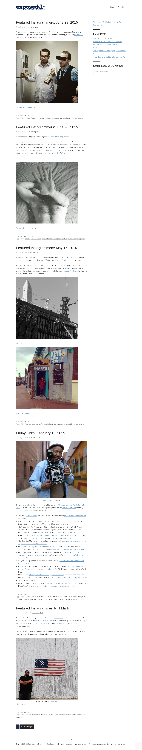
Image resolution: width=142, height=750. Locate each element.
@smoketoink (21, 107)
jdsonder (19, 343)
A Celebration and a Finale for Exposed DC (109, 57)
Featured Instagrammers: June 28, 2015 (47, 22)
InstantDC (68, 424)
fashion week (58, 597)
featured (27, 239)
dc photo (28, 118)
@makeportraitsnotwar (43, 620)
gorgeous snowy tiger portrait (62, 586)
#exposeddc (78, 35)
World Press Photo (77, 599)
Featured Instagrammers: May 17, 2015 (46, 248)
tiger (59, 599)
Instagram (67, 118)
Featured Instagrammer (39, 118)
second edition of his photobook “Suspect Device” (59, 521)
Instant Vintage (48, 500)
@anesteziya (21, 228)
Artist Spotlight (29, 115)
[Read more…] (31, 107)
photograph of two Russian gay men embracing (46, 575)
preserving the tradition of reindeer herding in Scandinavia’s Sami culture (51, 535)
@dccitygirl (54, 701)
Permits (32, 599)
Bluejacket (29, 510)
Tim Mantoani (65, 599)
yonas (18, 413)
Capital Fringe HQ (69, 508)
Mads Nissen (68, 597)
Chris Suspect (49, 597)
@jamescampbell (51, 153)
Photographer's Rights (42, 599)
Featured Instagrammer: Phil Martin (43, 608)
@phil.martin (58, 618)
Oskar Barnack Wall (22, 599)
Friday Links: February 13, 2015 (40, 433)
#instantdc (20, 37)
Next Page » (28, 727)
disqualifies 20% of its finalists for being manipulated (67, 577)
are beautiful (32, 580)
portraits (79, 714)
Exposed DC (35, 7)
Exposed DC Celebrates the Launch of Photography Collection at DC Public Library (107, 44)
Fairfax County (31, 516)
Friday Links (28, 594)
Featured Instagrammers (55, 118)
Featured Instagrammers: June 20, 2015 (47, 127)
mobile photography (78, 118)
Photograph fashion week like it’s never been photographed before (61, 549)
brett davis (40, 597)
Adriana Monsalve (30, 597)
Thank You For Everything (102, 38)
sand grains (53, 599)
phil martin (72, 714)
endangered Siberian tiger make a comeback (61, 583)
